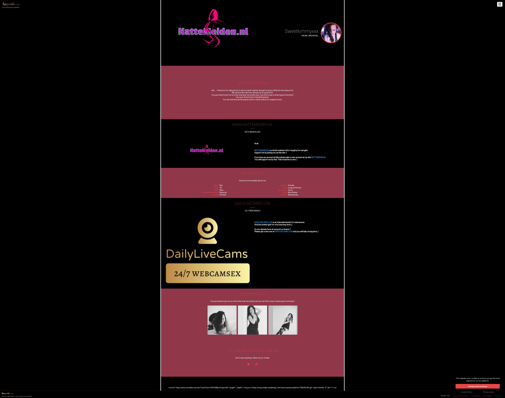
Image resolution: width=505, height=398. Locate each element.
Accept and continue (477, 386)
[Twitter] (248, 364)
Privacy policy (488, 392)
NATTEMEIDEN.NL (261, 150)
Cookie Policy (466, 392)
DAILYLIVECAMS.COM (263, 222)
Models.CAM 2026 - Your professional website (16, 396)
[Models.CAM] (256, 364)
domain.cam (445, 396)
